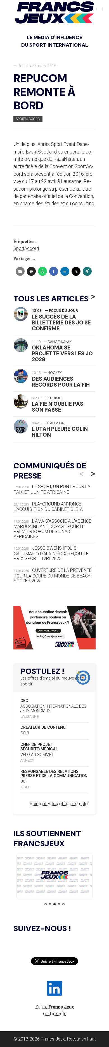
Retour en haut (81, 1039)
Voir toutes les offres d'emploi (59, 803)
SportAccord (26, 248)
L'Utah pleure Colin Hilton (60, 431)
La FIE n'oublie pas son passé (57, 406)
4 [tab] (59, 904)
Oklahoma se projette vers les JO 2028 (62, 353)
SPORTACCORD (28, 119)
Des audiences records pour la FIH (61, 381)
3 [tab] (54, 904)
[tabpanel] (54, 876)
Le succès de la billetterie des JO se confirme (61, 322)
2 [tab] (50, 904)
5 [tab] (63, 904)
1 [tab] (45, 904)
